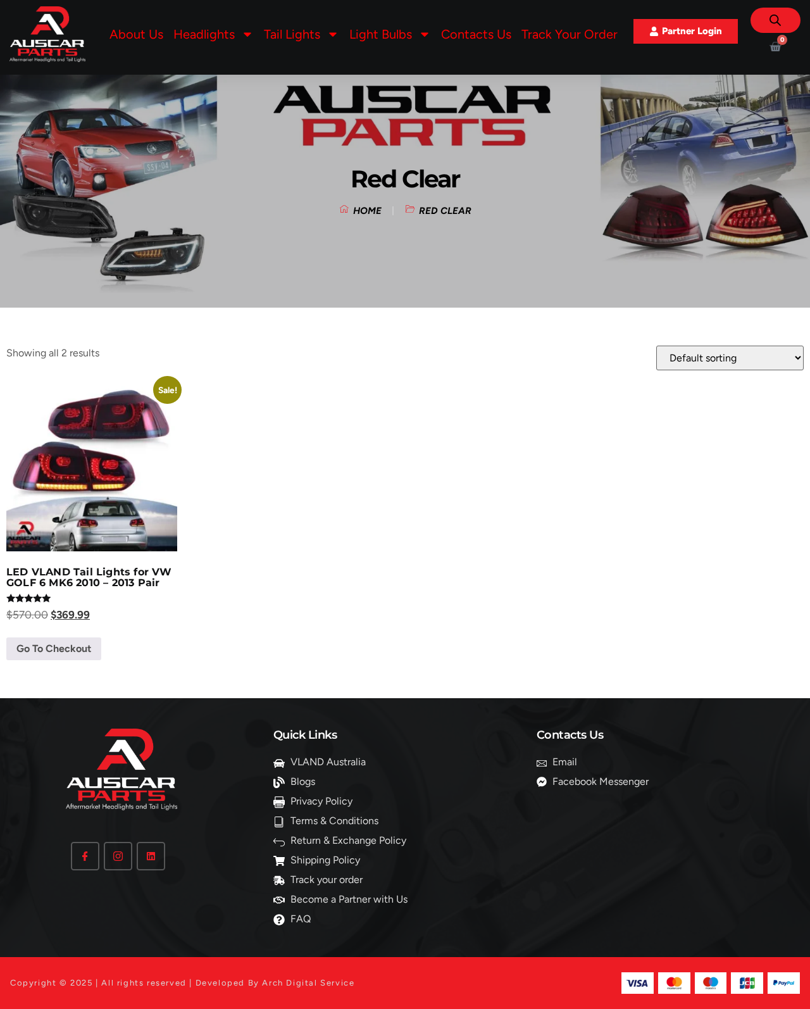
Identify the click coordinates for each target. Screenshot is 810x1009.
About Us (136, 34)
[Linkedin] (151, 856)
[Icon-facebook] (85, 856)
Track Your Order (569, 34)
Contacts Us (476, 34)
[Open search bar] (775, 20)
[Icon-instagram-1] (118, 856)
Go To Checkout (53, 648)
